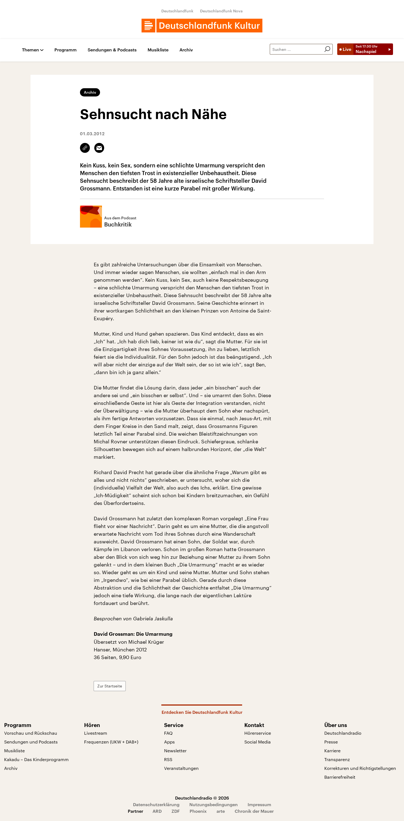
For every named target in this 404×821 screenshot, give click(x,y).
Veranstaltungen (181, 768)
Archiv (186, 50)
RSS (168, 759)
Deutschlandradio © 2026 (202, 797)
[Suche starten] (327, 49)
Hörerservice (257, 733)
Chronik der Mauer (254, 811)
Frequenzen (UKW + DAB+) (111, 741)
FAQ (168, 733)
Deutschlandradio (342, 733)
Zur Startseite (109, 686)
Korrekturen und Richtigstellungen (360, 768)
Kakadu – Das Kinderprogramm (36, 759)
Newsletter (175, 750)
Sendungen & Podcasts (112, 50)
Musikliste (158, 50)
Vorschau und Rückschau (30, 733)
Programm (65, 50)
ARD (157, 811)
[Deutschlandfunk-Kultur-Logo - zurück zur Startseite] (202, 25)
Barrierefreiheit (339, 776)
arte (221, 811)
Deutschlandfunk (177, 11)
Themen (30, 50)
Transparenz (337, 759)
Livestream (95, 733)
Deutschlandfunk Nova (221, 11)
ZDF (175, 811)
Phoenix (198, 811)
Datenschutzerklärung (156, 804)
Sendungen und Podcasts (31, 741)
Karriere (332, 750)
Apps (169, 741)
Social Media (257, 741)
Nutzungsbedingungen (213, 804)
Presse (331, 741)
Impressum (259, 804)
